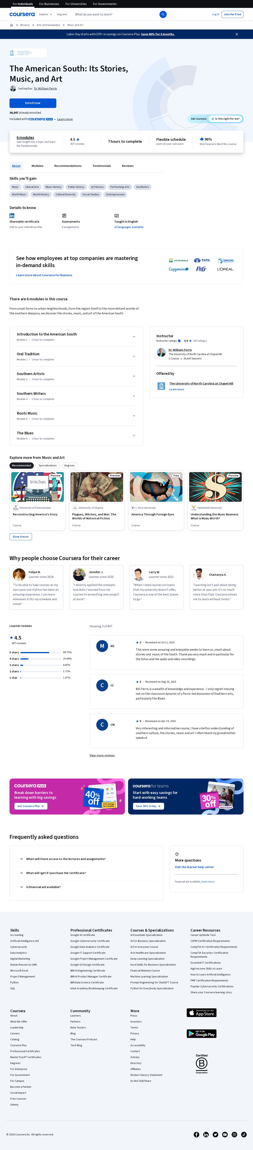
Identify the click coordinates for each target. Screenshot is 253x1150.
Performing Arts (119, 187)
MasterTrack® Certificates (25, 1057)
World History (41, 195)
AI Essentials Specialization (146, 935)
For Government (20, 1075)
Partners (75, 1022)
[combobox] (112, 14)
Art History (97, 187)
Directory (136, 1063)
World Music (19, 195)
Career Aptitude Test (203, 935)
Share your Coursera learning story (211, 992)
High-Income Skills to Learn (206, 969)
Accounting (17, 935)
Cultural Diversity (66, 195)
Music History (53, 187)
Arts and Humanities (48, 25)
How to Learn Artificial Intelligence (211, 975)
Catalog (14, 1039)
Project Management (22, 977)
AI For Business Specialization (148, 941)
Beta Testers (78, 1028)
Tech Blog (76, 1045)
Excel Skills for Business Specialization (153, 965)
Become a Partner (20, 1087)
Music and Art (75, 25)
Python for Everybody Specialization (152, 988)
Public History (76, 187)
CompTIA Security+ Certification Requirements (209, 955)
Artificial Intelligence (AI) (24, 941)
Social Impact (18, 1093)
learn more (208, 882)
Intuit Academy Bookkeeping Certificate (94, 988)
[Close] (236, 34)
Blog (73, 1034)
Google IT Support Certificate (88, 953)
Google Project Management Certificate (94, 959)
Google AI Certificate (82, 935)
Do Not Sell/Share (140, 1081)
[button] (62, 14)
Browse (25, 25)
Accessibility (137, 1045)
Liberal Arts (32, 187)
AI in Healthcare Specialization (148, 953)
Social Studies (90, 195)
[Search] (163, 14)
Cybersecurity (18, 947)
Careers (15, 1034)
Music (15, 187)
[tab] (21, 465)
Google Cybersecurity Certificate (90, 941)
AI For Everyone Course (144, 947)
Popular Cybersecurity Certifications (212, 986)
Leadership (17, 1028)
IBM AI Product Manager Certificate (90, 977)
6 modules (25, 137)
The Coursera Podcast (83, 1039)
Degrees (15, 1063)
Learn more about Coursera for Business (44, 275)
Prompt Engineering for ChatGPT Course (154, 983)
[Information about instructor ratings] (179, 340)
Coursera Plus (18, 1045)
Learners (75, 1016)
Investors (136, 1022)
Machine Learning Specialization (149, 977)
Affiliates (135, 1069)
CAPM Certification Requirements (210, 941)
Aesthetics (142, 187)
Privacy (134, 1034)
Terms (134, 1028)
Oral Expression (115, 195)
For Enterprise (18, 1069)
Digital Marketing (20, 959)
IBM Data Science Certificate (87, 983)
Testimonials (102, 166)
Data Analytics (18, 953)
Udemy (14, 1105)
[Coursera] (22, 14)
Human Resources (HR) (23, 965)
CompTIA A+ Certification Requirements (214, 947)
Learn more (65, 119)
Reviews (127, 166)
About (16, 166)
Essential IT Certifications (206, 963)
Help (133, 1039)
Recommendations (67, 166)
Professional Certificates (25, 1051)
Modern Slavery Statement (146, 1075)
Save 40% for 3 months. (158, 34)
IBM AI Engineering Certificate (87, 971)
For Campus (17, 1081)
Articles (135, 1057)
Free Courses (18, 1099)
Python (14, 983)
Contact (135, 1051)
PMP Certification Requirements (209, 981)
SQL (12, 988)
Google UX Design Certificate (87, 965)
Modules (37, 166)
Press (133, 1016)
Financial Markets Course (145, 971)
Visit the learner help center (194, 867)
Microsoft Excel (19, 971)
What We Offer (18, 1022)
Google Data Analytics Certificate (90, 947)
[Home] (11, 25)
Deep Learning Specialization (147, 959)
